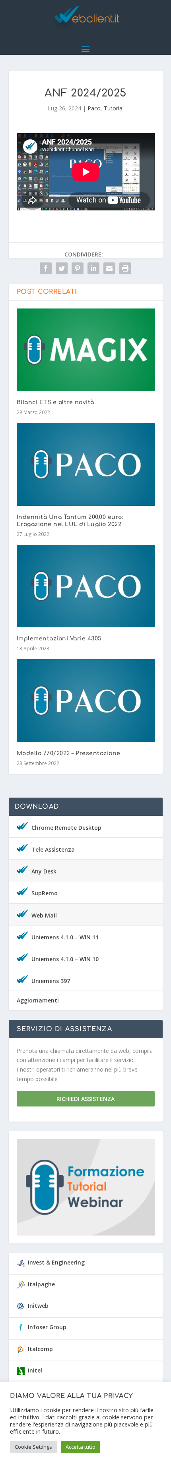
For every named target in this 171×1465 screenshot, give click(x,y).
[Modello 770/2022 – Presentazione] (86, 700)
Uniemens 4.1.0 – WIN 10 (65, 959)
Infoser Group (47, 1327)
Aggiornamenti (38, 1000)
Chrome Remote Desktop (66, 827)
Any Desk (43, 871)
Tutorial (114, 108)
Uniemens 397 (50, 981)
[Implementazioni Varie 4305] (86, 586)
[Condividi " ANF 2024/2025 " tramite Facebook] (46, 268)
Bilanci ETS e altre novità (55, 402)
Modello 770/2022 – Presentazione (68, 753)
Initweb (38, 1305)
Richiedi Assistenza (85, 1099)
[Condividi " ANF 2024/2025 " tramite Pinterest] (78, 268)
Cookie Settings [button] (33, 1446)
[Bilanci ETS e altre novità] (86, 349)
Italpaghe (41, 1284)
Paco (94, 108)
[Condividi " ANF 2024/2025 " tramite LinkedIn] (93, 268)
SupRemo (44, 893)
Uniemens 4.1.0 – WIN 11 (65, 937)
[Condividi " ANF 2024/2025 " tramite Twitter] (62, 268)
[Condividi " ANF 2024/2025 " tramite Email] (109, 268)
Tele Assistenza (53, 849)
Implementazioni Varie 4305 (59, 639)
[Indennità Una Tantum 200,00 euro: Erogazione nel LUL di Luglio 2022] (86, 464)
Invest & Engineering (56, 1262)
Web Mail (44, 915)
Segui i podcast (82, 1190)
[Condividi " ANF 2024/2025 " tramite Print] (125, 268)
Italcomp (40, 1349)
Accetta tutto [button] (80, 1446)
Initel (35, 1370)
